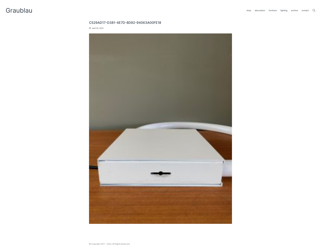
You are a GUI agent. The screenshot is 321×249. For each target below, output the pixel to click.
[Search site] (314, 10)
